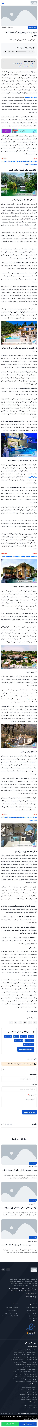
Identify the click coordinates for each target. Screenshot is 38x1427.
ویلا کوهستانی (8, 1036)
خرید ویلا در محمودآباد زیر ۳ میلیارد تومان (25, 1372)
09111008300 (30, 1294)
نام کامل (34, 1084)
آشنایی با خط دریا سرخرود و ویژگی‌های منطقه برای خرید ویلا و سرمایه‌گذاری (19, 163)
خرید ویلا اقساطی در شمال (29, 1387)
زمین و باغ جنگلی (18, 1040)
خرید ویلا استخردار (32, 1313)
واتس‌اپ (8, 1424)
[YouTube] (8, 1269)
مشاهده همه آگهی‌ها (25, 1049)
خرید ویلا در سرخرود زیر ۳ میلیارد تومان (26, 1376)
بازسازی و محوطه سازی (11, 1313)
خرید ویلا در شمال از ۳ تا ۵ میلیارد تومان (25, 1354)
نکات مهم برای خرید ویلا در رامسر (23, 64)
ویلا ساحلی (23, 1036)
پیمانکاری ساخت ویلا (12, 1307)
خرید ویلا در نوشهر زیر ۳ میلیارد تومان (26, 1374)
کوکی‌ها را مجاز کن (28, 1419)
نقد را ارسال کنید (29, 1112)
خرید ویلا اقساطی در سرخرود (29, 1399)
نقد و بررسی (33, 1095)
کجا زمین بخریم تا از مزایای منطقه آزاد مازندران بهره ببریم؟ (19, 1244)
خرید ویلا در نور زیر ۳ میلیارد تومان (27, 1369)
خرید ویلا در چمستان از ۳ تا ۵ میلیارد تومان (25, 1379)
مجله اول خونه (32, 27)
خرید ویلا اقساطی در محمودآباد (28, 1394)
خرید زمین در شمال (31, 1307)
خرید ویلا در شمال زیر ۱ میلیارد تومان (26, 1364)
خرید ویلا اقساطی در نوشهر (29, 1397)
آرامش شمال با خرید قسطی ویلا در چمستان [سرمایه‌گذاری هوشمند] (19, 1207)
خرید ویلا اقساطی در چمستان (29, 1389)
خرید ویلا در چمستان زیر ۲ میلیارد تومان (26, 1381)
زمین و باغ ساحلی (29, 1040)
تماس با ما (4, 1413)
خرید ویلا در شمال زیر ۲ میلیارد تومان (26, 1350)
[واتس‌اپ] (20, 1022)
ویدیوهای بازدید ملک (31, 1407)
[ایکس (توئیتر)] (30, 1022)
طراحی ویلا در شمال (12, 1310)
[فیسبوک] (35, 1022)
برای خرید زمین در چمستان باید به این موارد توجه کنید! (19, 556)
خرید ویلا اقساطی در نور (30, 1392)
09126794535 (30, 1297)
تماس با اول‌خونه (26, 1424)
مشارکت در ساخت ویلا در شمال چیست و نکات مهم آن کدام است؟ (19, 819)
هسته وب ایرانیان (21, 1413)
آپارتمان (16, 1036)
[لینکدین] (25, 1022)
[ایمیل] (15, 1022)
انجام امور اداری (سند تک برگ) (9, 1316)
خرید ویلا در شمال (32, 1310)
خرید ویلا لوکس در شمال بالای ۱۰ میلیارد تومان (24, 1359)
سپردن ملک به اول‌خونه (30, 1405)
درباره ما (11, 1413)
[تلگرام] (11, 1022)
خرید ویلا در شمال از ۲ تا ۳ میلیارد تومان (25, 1352)
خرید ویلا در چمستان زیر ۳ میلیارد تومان (25, 1362)
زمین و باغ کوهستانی (28, 1044)
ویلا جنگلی (31, 1036)
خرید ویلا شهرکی (32, 1318)
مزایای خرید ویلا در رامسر (25, 66)
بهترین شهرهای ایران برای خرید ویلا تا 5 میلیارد (19, 1170)
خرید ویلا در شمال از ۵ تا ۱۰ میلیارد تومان (25, 1357)
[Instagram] (3, 1269)
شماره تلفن (33, 1074)
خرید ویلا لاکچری (32, 1316)
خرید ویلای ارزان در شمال (30, 1367)
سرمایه (29, 699)
